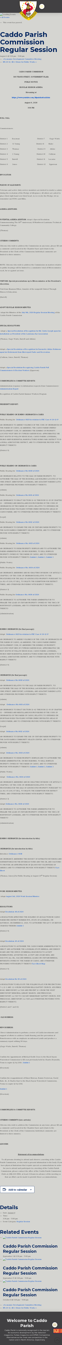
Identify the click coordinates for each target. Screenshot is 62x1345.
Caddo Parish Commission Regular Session (30, 1249)
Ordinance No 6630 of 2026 (27, 471)
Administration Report (9, 389)
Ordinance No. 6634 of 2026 (27, 567)
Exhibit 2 (41, 557)
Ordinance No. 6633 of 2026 (27, 543)
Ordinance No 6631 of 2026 (27, 495)
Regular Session (23, 1221)
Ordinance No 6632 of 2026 (27, 522)
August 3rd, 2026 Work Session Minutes (22, 896)
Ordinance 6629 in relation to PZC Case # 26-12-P (37, 419)
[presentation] (22, 1237)
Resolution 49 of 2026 (15, 941)
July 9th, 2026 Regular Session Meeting (38, 312)
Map (43, 964)
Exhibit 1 (33, 557)
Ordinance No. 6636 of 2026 (27, 594)
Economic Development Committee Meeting (22, 59)
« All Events (4, 17)
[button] (41, 6)
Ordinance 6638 (15, 854)
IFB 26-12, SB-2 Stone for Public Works (20, 62)
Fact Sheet (36, 964)
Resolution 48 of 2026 (14, 912)
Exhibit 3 (49, 557)
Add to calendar (17, 1189)
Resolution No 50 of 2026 (16, 979)
